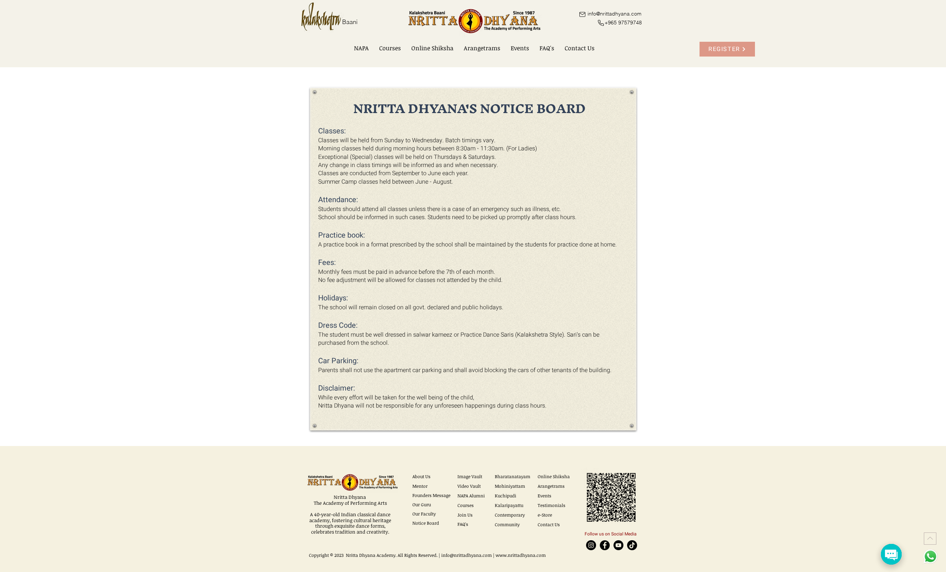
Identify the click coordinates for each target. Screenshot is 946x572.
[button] (361, 48)
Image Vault (469, 476)
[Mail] (582, 14)
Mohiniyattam (510, 486)
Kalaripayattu (509, 505)
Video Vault (469, 486)
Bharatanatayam (512, 476)
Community (507, 524)
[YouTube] (618, 545)
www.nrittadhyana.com (521, 555)
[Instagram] (591, 545)
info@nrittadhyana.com (466, 555)
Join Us (465, 515)
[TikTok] (632, 545)
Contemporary (510, 515)
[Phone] (600, 23)
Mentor (420, 486)
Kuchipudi (505, 495)
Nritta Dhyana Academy (370, 555)
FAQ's (462, 524)
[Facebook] (605, 545)
